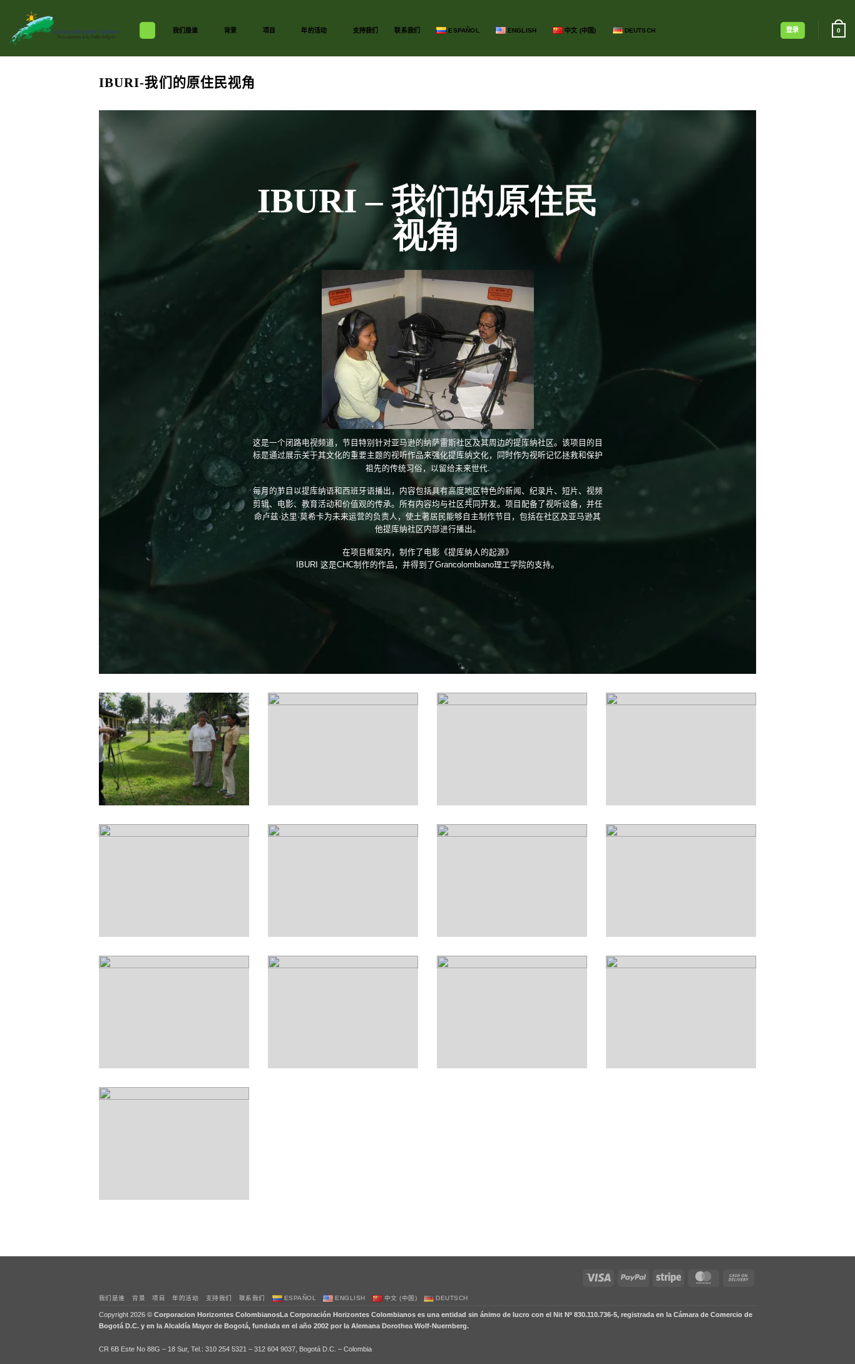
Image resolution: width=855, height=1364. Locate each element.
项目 (269, 30)
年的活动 (314, 30)
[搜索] (147, 30)
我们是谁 (185, 30)
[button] (793, 30)
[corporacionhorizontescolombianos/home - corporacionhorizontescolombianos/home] (64, 28)
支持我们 (366, 30)
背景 (230, 30)
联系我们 (407, 30)
